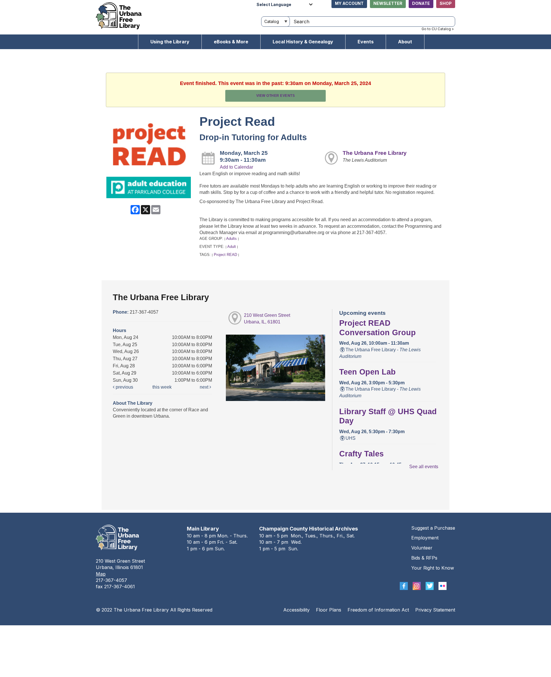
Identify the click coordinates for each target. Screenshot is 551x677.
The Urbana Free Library (375, 153)
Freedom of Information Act (378, 610)
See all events (423, 466)
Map (101, 574)
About (405, 42)
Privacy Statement (435, 610)
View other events (275, 96)
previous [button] (124, 387)
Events (366, 42)
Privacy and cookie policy (252, 631)
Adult (231, 246)
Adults (231, 238)
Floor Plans (328, 610)
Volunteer (421, 548)
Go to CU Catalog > (438, 29)
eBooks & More (231, 42)
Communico (311, 631)
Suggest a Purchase (433, 528)
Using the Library (169, 42)
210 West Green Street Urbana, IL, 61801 (267, 318)
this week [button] (162, 387)
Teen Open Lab (367, 372)
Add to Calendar (236, 167)
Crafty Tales (361, 454)
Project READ (225, 254)
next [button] (204, 387)
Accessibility (296, 610)
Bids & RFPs (424, 558)
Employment (425, 538)
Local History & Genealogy (303, 42)
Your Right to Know (432, 568)
